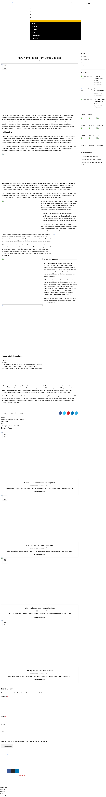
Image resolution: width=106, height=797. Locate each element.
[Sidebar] (2, 784)
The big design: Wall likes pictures (39, 671)
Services (36, 8)
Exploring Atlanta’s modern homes (99, 78)
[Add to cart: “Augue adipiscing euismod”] (4, 377)
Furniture (4, 360)
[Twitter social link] (64, 413)
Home (35, 2)
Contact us (36, 17)
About (71, 758)
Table (12, 413)
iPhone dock (94, 156)
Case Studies (37, 14)
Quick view (4, 381)
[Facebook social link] (60, 413)
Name (3, 716)
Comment (4, 696)
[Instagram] (13, 771)
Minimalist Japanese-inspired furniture (40, 608)
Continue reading (39, 491)
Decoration (9, 51)
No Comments (98, 84)
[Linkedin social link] (72, 413)
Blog (71, 761)
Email (3, 724)
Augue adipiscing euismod (12, 356)
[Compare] (4, 353)
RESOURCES (73, 755)
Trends (21, 413)
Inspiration (40, 604)
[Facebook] (9, 771)
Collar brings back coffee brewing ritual (39, 483)
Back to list (4, 421)
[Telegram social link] (76, 413)
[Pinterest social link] (68, 413)
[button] (55, 21)
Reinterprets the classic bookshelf (39, 545)
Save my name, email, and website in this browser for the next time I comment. (24, 741)
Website (3, 732)
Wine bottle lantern (96, 159)
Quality (35, 11)
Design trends (40, 542)
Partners (72, 763)
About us (36, 5)
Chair (4, 413)
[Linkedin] (17, 771)
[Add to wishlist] (4, 373)
